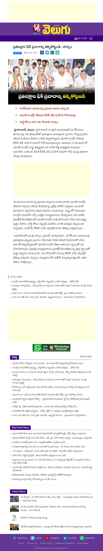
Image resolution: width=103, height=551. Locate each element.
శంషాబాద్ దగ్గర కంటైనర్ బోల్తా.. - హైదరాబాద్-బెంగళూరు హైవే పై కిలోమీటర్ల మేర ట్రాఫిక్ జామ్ (51, 401)
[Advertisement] (51, 11)
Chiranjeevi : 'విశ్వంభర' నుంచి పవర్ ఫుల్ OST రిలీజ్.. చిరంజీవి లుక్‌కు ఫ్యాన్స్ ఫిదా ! (48, 451)
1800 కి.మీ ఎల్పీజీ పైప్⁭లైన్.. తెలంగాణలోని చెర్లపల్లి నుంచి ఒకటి (39, 456)
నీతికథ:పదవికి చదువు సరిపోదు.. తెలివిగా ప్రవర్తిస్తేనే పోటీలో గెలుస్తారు (42, 475)
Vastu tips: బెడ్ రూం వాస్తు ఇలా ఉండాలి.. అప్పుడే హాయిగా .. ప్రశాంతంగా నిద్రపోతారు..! (49, 297)
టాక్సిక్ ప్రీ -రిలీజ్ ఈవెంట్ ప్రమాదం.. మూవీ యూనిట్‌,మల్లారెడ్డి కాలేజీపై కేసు (45, 407)
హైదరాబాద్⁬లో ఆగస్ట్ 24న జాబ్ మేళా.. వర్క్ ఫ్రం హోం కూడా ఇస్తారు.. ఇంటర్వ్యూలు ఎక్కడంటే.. (53, 438)
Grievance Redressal (64, 543)
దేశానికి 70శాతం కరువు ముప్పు (34, 518)
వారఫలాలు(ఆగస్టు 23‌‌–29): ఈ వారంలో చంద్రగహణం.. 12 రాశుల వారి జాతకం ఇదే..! (49, 447)
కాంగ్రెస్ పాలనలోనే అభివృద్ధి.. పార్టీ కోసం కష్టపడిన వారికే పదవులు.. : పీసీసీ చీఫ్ (45, 282)
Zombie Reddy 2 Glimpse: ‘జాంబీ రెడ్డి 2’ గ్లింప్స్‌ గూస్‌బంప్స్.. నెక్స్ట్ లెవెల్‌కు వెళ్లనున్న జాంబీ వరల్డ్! (52, 374)
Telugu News (83, 543)
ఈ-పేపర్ (82, 38)
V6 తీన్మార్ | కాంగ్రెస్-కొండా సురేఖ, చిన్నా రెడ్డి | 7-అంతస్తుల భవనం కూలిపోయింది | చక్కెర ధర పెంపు (57, 499)
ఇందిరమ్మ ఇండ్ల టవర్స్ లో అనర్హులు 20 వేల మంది (34, 479)
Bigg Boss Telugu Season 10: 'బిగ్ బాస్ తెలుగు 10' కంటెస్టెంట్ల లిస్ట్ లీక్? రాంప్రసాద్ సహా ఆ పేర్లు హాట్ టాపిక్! (51, 461)
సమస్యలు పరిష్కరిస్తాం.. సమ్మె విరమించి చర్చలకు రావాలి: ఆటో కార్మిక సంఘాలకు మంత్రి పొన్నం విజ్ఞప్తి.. (52, 287)
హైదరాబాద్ (17, 53)
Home (21, 543)
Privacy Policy (46, 543)
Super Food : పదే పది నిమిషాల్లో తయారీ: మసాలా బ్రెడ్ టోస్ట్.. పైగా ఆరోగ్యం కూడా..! (47, 293)
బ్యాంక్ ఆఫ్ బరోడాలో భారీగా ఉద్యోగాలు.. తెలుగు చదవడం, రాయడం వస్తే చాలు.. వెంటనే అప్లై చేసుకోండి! (52, 469)
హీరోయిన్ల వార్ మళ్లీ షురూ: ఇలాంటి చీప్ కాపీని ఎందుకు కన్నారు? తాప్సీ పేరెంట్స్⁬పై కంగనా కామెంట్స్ (51, 389)
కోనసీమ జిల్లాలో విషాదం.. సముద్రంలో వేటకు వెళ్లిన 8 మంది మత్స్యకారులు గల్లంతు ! (56, 527)
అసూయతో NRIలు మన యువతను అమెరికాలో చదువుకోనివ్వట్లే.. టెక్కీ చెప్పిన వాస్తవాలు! (49, 434)
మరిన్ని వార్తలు (86, 357)
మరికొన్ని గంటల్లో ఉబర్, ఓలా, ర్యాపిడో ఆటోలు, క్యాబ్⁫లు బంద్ (39, 442)
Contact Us (32, 543)
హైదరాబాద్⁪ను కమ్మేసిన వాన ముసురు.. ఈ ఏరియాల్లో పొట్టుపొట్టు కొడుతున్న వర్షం (48, 363)
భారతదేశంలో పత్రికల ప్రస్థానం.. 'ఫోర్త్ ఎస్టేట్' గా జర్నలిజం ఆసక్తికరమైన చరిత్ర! (46, 411)
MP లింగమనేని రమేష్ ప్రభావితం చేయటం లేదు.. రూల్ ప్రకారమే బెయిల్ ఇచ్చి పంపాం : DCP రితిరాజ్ (53, 508)
